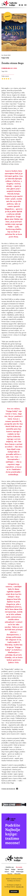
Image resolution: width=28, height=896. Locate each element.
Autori (7, 871)
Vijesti (7, 869)
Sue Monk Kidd (5, 55)
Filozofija (17, 874)
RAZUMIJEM (14, 891)
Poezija (10, 874)
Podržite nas (10, 867)
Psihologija (19, 871)
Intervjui (20, 869)
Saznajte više (19, 887)
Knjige (13, 869)
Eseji (12, 871)
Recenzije (19, 867)
